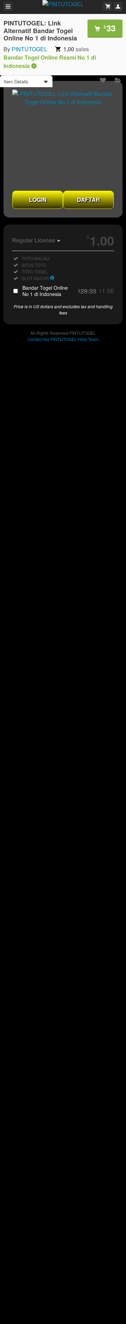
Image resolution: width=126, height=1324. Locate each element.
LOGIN (38, 200)
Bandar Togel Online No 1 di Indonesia (68, 291)
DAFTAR (88, 200)
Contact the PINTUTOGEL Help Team (63, 339)
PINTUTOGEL (29, 49)
